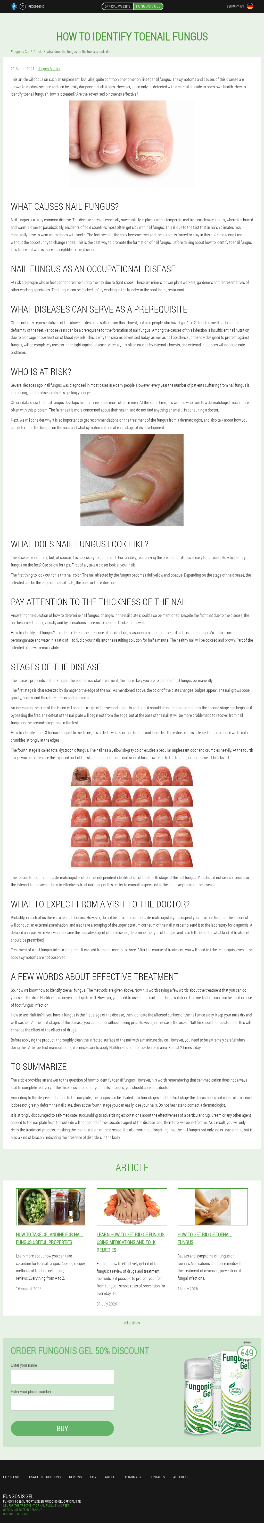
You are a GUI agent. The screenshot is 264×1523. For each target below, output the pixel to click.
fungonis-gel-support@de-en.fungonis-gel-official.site (42, 1501)
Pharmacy (133, 1476)
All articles (132, 1322)
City (93, 1476)
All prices (181, 1476)
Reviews (75, 1476)
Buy (62, 1428)
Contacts (157, 1476)
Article (111, 1476)
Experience (12, 1476)
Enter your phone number (31, 1391)
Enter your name (24, 1365)
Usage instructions (45, 1476)
